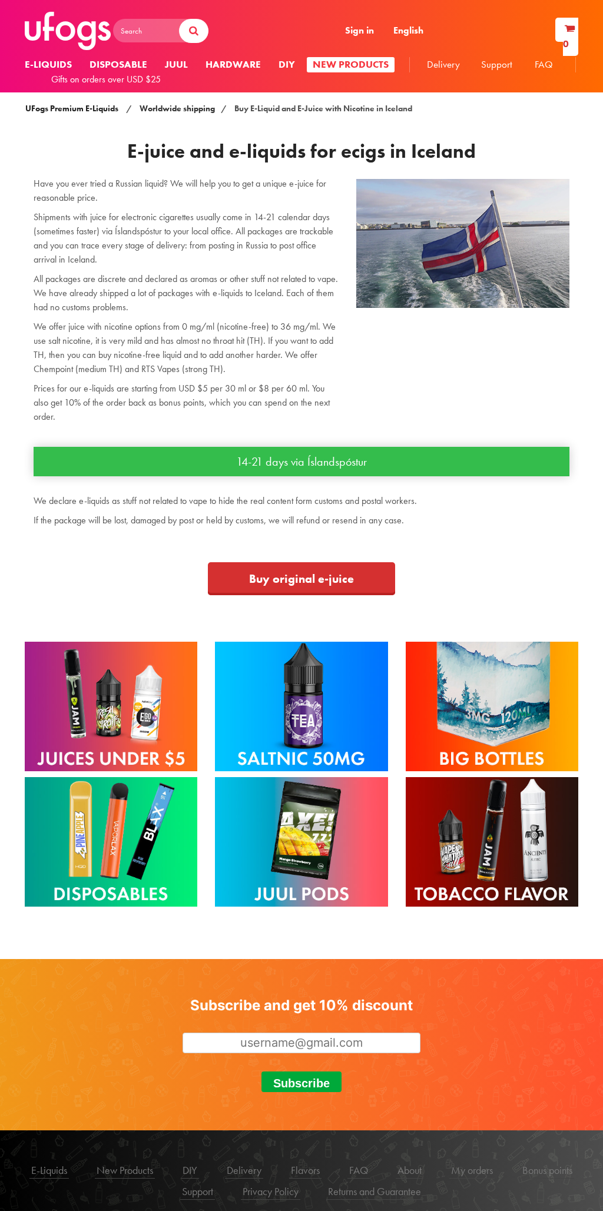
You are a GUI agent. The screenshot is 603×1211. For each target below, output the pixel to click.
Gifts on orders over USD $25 (106, 79)
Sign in (359, 30)
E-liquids (48, 64)
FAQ (544, 64)
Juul (176, 64)
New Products (125, 1170)
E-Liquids (49, 1170)
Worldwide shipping (177, 108)
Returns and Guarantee (374, 1191)
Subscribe (301, 1083)
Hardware (233, 64)
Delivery (443, 64)
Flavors (305, 1170)
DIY (287, 64)
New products (351, 64)
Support (496, 64)
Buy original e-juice (301, 578)
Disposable (118, 64)
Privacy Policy (271, 1191)
